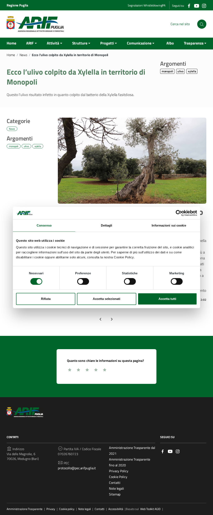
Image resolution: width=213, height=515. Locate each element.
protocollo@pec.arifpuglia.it (77, 468)
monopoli (167, 71)
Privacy (50, 509)
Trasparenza (193, 43)
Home (11, 43)
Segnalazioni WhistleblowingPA (146, 5)
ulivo (180, 71)
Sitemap (114, 494)
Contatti (114, 482)
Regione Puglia (17, 5)
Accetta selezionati (106, 299)
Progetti (107, 43)
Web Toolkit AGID (150, 509)
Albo (170, 43)
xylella (192, 71)
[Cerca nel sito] (201, 24)
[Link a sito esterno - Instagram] (177, 451)
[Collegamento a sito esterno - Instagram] (203, 5)
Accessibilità (115, 509)
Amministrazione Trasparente (24, 509)
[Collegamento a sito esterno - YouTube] (196, 5)
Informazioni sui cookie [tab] (169, 225)
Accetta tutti (167, 299)
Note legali (116, 488)
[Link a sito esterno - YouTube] (170, 451)
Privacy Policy (118, 470)
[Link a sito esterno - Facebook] (162, 451)
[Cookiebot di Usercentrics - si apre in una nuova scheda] (179, 213)
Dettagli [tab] (106, 225)
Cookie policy (66, 509)
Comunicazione (139, 43)
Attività (53, 43)
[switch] (83, 281)
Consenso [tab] (44, 225)
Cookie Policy (118, 476)
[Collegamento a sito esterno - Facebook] (188, 5)
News (23, 54)
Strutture (79, 43)
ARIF (30, 43)
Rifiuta (46, 299)
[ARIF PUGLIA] (35, 24)
